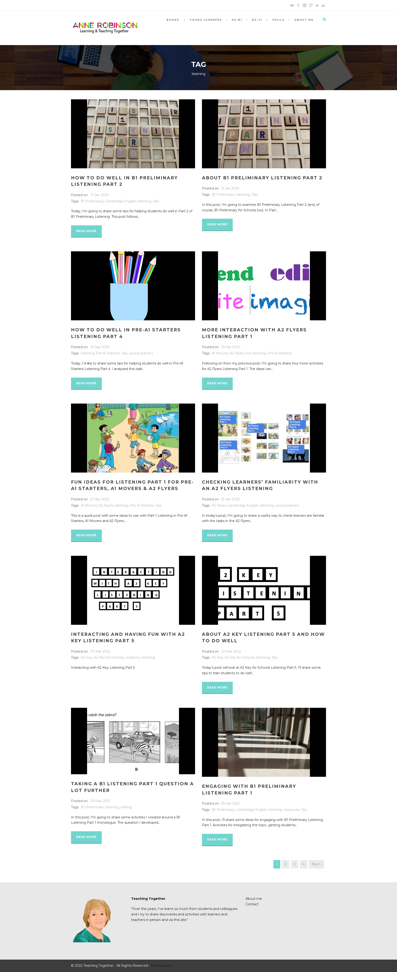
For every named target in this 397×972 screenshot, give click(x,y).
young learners (141, 353)
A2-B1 (237, 19)
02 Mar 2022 (231, 651)
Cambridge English (120, 201)
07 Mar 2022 (100, 651)
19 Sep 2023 (99, 347)
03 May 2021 (100, 801)
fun (248, 353)
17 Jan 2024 (99, 195)
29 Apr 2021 (230, 803)
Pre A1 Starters (108, 353)
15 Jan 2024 (230, 188)
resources (291, 810)
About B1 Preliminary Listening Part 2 (262, 178)
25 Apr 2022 (230, 499)
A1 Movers (220, 353)
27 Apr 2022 (99, 499)
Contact (252, 904)
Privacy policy (162, 965)
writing (126, 807)
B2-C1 (257, 19)
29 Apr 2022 (230, 347)
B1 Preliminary (92, 201)
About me (304, 19)
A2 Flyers (237, 353)
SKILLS (278, 19)
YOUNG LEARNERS (206, 19)
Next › (316, 864)
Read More (86, 231)
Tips (156, 201)
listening (144, 201)
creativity (132, 657)
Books (173, 19)
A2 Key (86, 657)
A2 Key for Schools (109, 657)
